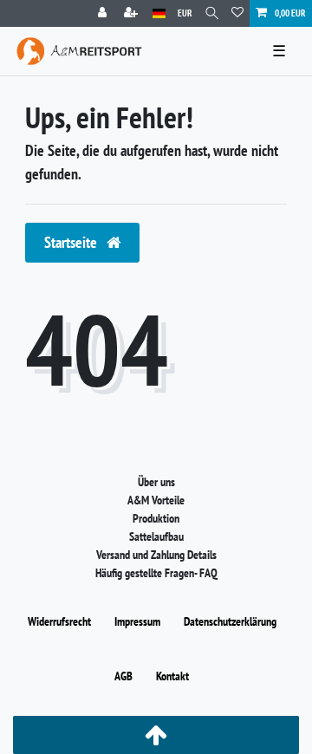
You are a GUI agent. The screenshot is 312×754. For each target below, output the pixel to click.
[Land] (159, 13)
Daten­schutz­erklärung (230, 621)
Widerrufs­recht (59, 621)
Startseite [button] (72, 242)
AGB (123, 676)
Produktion (156, 518)
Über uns (156, 482)
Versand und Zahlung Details (156, 554)
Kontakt (172, 676)
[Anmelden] (104, 13)
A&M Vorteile (156, 500)
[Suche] (211, 13)
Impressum (137, 621)
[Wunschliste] (237, 13)
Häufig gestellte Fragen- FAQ (156, 573)
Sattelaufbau (156, 536)
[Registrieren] (132, 13)
